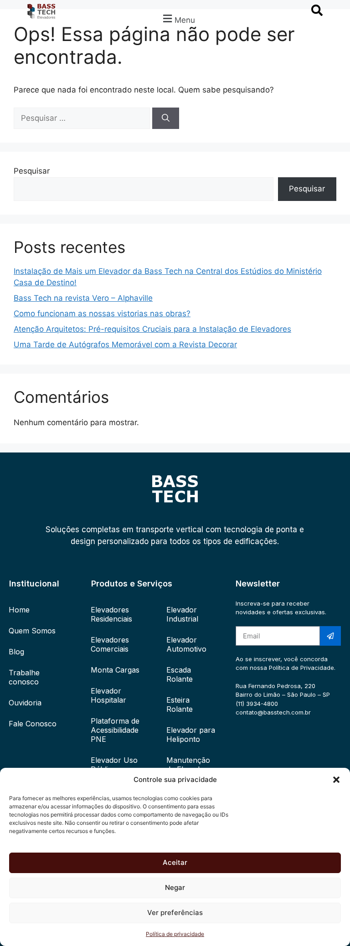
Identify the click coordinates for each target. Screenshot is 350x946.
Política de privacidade (175, 934)
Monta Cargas (115, 669)
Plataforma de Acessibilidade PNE (115, 730)
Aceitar (175, 862)
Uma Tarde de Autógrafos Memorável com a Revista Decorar (125, 344)
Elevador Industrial (182, 614)
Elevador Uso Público (114, 765)
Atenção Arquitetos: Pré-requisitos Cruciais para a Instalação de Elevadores (152, 329)
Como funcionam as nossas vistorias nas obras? (102, 313)
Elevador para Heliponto (190, 734)
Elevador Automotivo (186, 644)
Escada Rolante (179, 674)
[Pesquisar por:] (83, 118)
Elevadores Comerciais (110, 644)
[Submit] (330, 636)
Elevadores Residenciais (111, 614)
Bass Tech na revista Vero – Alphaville (83, 298)
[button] (336, 779)
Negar (175, 887)
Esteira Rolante (179, 704)
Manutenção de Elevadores (190, 765)
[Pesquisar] (165, 118)
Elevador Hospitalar (108, 695)
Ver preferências (175, 912)
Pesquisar (32, 170)
